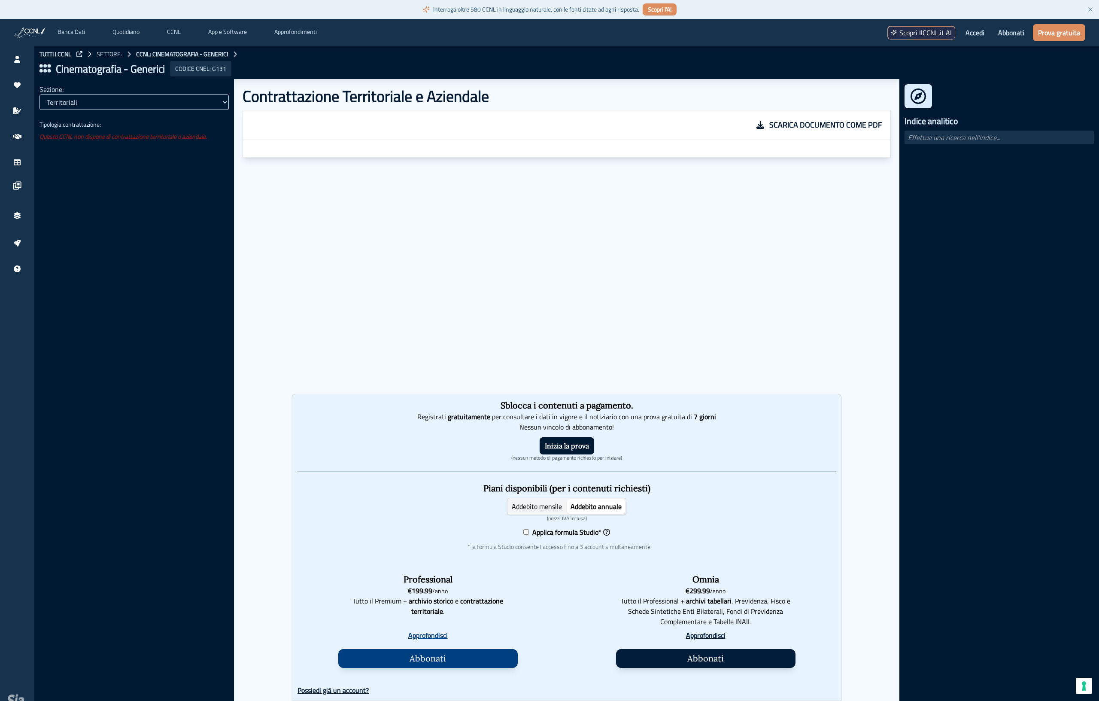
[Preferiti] (17, 85)
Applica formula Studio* (565, 532)
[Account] (17, 59)
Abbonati (1011, 32)
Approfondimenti (295, 31)
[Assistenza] (17, 269)
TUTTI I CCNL (55, 54)
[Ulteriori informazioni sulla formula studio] (606, 532)
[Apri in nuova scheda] (79, 54)
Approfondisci (428, 635)
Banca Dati (71, 31)
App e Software (227, 31)
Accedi (974, 32)
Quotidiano (126, 31)
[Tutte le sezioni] (45, 69)
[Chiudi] (1090, 9)
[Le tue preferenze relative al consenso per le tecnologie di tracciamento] (1084, 686)
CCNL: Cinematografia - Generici (182, 54)
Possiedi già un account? (333, 690)
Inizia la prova (567, 446)
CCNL (174, 31)
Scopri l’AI (659, 9)
